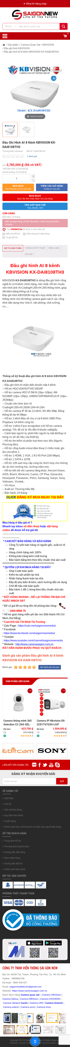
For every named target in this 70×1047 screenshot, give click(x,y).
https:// (15, 990)
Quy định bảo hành (13, 815)
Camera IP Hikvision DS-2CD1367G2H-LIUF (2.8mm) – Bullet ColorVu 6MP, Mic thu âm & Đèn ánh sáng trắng (52, 722)
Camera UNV (36, 1003)
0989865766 (16, 229)
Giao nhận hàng (12, 858)
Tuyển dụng (10, 821)
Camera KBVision (29, 999)
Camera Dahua (10, 999)
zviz (33, 1007)
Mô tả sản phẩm (12, 248)
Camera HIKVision (51, 994)
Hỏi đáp (29, 254)
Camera (7, 1007)
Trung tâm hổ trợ (12, 840)
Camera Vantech (11, 1003)
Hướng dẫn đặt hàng (14, 852)
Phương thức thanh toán (16, 846)
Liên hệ (7, 804)
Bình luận (54, 248)
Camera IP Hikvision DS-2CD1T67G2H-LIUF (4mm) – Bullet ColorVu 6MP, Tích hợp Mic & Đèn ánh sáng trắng (17, 722)
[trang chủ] (3, 44)
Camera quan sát (30, 994)
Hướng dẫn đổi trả (13, 863)
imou (48, 1007)
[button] (18, 187)
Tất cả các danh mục (11, 26)
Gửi (62, 781)
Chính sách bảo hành (14, 869)
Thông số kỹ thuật (35, 248)
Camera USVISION (50, 999)
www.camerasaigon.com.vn (33, 990)
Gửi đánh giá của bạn (49, 667)
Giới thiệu (9, 798)
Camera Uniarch (54, 1003)
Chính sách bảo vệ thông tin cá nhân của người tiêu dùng (32, 826)
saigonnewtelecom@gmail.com (25, 986)
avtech (15, 1007)
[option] (35, 87)
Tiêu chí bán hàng (13, 809)
